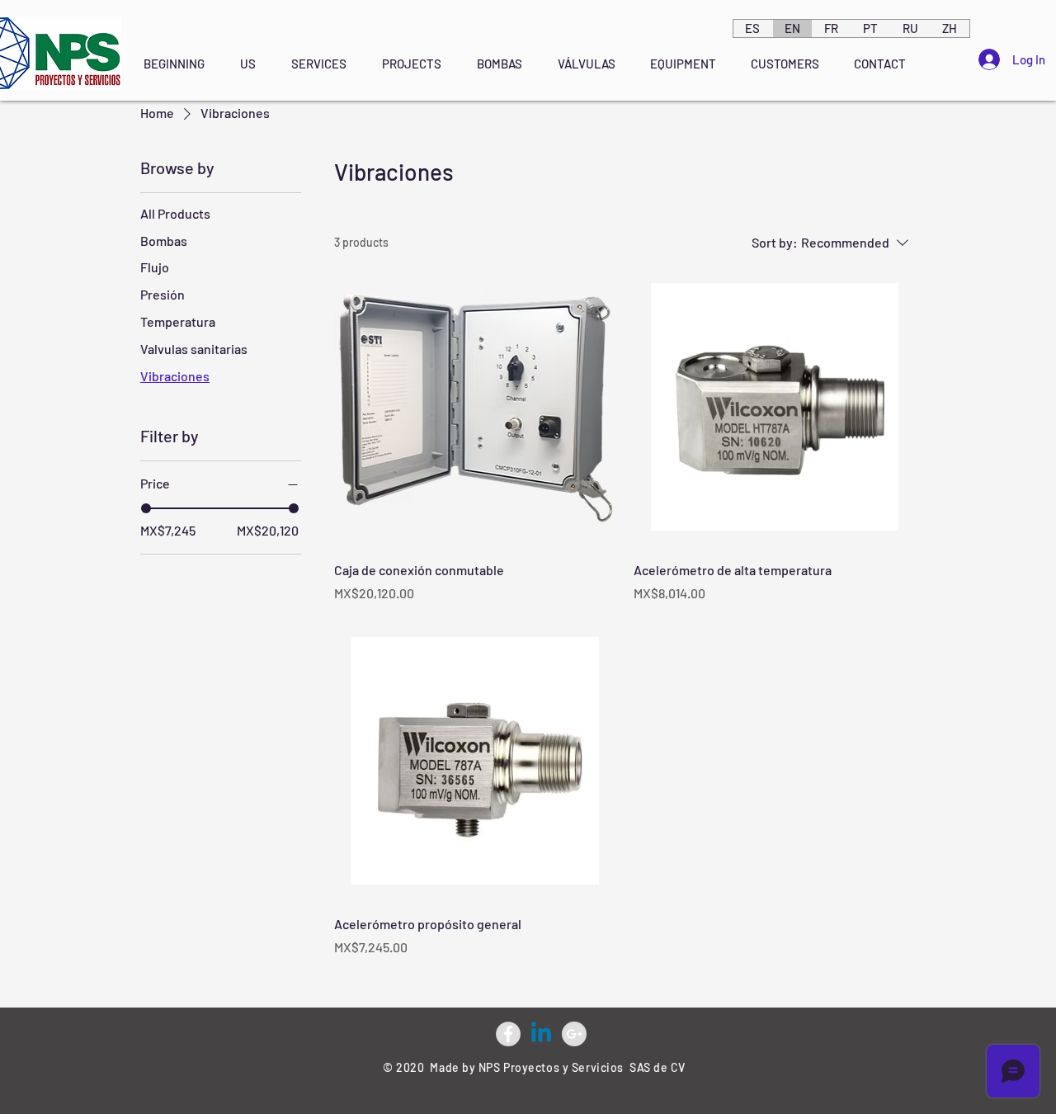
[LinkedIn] (541, 1034)
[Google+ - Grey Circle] (574, 1034)
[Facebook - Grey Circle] (508, 1034)
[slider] (146, 508)
